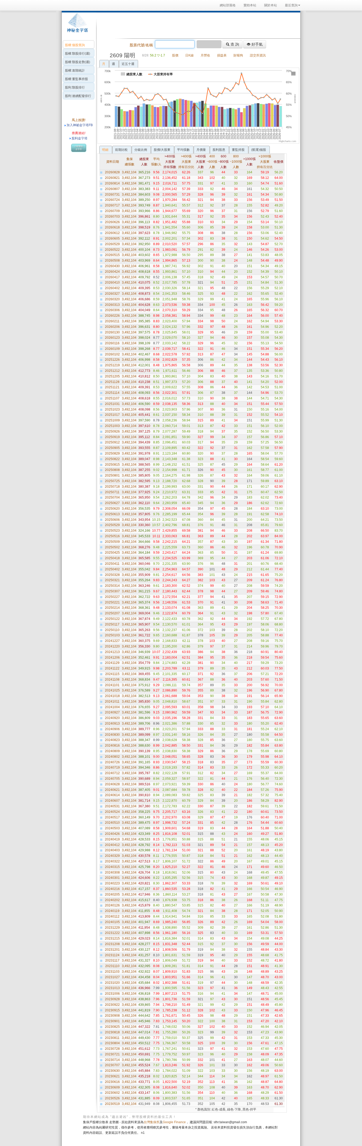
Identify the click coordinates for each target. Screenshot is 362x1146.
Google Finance (174, 1122)
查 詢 (234, 44)
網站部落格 (228, 5)
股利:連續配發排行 (78, 96)
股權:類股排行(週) (77, 53)
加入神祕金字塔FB (79, 125)
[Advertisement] (196, 25)
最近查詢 (291, 5)
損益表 (222, 55)
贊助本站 (250, 5)
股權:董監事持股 (76, 79)
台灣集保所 (152, 1122)
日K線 (189, 55)
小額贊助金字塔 (78, 148)
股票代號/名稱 (141, 45)
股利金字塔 (79, 138)
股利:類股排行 (75, 87)
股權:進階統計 (75, 70)
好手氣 (256, 44)
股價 (175, 55)
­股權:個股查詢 (75, 45)
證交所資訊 (258, 55)
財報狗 (238, 55)
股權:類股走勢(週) (77, 62)
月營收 (205, 55)
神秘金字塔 (76, 25)
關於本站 (270, 5)
